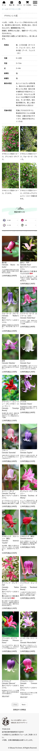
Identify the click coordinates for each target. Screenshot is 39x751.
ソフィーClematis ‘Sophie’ (26, 451)
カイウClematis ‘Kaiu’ (25, 362)
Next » (24, 704)
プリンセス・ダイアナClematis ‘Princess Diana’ (10, 640)
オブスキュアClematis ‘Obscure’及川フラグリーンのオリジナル (10, 684)
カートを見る (27, 5)
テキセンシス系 (15, 9)
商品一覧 (11, 5)
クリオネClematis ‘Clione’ (26, 402)
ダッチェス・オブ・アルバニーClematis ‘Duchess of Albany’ (28, 494)
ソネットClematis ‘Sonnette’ (9, 451)
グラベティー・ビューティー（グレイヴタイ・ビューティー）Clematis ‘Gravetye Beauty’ (10, 405)
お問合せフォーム (19, 734)
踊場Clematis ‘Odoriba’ (8, 362)
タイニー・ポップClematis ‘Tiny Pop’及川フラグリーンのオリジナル (10, 494)
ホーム (4, 5)
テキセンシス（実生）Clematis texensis (27, 537)
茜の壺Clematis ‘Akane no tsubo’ (10, 264)
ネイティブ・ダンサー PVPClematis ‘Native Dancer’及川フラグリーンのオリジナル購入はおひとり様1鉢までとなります (11, 590)
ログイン (19, 5)
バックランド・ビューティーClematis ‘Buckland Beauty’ (28, 586)
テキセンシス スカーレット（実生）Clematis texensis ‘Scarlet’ (10, 539)
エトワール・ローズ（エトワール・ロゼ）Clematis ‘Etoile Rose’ (28, 315)
